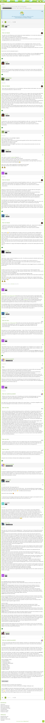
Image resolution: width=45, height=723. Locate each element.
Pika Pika (12, 283)
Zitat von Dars (5, 320)
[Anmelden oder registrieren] (40, 1)
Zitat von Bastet (6, 33)
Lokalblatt (13, 157)
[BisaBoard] (2, 1)
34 (13, 22)
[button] (43, 1)
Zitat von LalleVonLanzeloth (9, 394)
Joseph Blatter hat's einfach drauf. (8, 295)
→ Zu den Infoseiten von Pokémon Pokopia (22, 17)
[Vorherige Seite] (2, 22)
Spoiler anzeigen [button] (5, 681)
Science (14, 8)
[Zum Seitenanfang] (43, 721)
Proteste (25, 299)
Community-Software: (22, 721)
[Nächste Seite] (15, 22)
